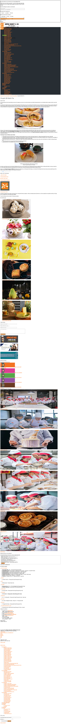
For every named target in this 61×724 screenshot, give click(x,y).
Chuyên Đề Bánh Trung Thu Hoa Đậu (8, 259)
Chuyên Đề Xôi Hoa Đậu (6, 239)
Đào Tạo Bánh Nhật (7, 55)
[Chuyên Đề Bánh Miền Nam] (16, 319)
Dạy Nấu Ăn (4, 27)
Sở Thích (11, 16)
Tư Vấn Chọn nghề (7, 92)
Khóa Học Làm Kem (7, 71)
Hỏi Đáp (5, 86)
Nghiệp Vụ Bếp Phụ (7, 39)
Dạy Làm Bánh (4, 51)
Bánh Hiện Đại (2, 551)
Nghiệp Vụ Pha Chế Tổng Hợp (9, 68)
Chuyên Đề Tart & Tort (5, 300)
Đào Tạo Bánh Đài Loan (8, 57)
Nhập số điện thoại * (4, 557)
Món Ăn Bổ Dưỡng (7, 78)
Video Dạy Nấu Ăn (7, 50)
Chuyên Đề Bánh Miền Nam (6, 320)
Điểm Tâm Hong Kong (7, 77)
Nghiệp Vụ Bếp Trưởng (8, 29)
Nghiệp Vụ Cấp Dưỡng (8, 38)
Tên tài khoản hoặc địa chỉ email (5, 717)
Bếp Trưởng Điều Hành (8, 28)
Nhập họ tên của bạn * (4, 556)
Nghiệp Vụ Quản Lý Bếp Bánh (9, 673)
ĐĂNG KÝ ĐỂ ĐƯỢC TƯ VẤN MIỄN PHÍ (6, 632)
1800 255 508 (2, 631)
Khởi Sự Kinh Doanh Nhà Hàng (9, 44)
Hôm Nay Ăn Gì (6, 694)
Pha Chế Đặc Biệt (7, 67)
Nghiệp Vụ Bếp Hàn (7, 33)
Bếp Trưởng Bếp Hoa (7, 40)
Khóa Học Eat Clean (7, 46)
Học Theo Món (6, 48)
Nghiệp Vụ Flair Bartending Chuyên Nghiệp (11, 66)
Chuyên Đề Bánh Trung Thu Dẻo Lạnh (8, 279)
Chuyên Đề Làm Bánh (7, 61)
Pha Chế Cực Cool (7, 76)
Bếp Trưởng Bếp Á (7, 31)
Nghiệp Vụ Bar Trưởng (7, 64)
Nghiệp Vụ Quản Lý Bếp (8, 37)
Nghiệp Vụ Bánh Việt (3, 470)
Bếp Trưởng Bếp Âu (7, 30)
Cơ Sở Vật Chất (2, 628)
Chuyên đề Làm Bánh (13, 95)
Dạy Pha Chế (4, 63)
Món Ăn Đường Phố (7, 81)
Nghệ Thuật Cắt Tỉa (7, 47)
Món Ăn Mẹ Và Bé (7, 80)
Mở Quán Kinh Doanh (7, 49)
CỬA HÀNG (4, 87)
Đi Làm (7, 16)
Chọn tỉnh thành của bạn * (5, 562)
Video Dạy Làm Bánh (7, 62)
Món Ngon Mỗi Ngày (5, 83)
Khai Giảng (4, 84)
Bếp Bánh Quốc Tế (7, 53)
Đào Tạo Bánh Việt (7, 56)
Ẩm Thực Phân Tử (7, 91)
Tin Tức (3, 88)
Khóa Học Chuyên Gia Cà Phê (9, 69)
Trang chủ (2, 95)
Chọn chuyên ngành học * (5, 558)
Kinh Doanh (3, 16)
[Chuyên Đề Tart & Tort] (16, 299)
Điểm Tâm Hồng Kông (7, 41)
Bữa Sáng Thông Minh (7, 74)
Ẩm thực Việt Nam (7, 89)
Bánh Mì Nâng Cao (7, 58)
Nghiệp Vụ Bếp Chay (7, 36)
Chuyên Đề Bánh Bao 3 (6, 218)
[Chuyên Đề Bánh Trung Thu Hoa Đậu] (16, 258)
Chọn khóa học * (3, 559)
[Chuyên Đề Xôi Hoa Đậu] (16, 238)
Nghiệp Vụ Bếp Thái (7, 35)
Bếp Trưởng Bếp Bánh (7, 52)
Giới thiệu (1, 623)
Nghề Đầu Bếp (6, 93)
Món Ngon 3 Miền (7, 82)
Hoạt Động (6, 90)
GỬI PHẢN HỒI (3, 334)
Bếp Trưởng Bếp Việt (7, 652)
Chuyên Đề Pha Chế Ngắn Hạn (9, 72)
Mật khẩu (2, 719)
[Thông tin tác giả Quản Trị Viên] (4, 190)
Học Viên (3, 85)
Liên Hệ (1, 624)
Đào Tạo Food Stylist (7, 42)
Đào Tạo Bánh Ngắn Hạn (8, 59)
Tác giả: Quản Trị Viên (3, 191)
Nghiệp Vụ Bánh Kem (7, 54)
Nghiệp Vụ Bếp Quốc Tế (8, 32)
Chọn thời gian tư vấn (4, 560)
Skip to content (2, 22)
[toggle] (0, 568)
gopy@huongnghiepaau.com (9, 613)
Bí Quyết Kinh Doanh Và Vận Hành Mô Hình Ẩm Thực (12, 45)
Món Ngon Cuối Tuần (7, 75)
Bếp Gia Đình (4, 73)
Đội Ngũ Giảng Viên (3, 626)
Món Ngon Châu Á (7, 79)
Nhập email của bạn (4, 561)
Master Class (6, 43)
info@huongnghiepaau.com (8, 615)
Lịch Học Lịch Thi (7, 705)
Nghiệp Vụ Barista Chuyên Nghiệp (9, 65)
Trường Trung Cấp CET (8, 94)
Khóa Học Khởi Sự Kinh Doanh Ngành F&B (11, 663)
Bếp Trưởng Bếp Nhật (7, 34)
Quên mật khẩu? (3, 722)
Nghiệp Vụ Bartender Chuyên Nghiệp (10, 684)
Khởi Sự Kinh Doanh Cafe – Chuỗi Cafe (10, 70)
